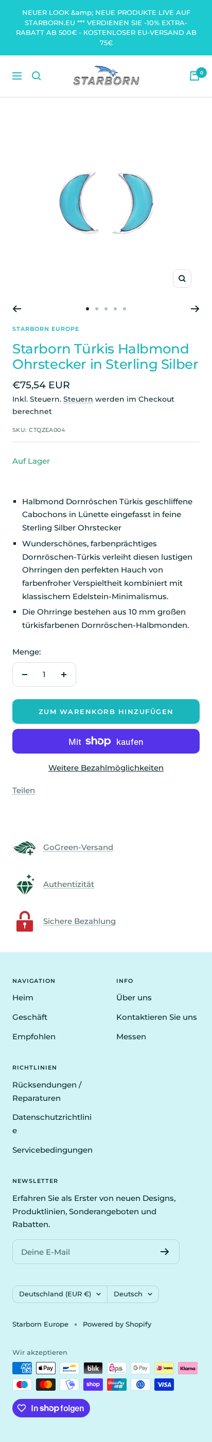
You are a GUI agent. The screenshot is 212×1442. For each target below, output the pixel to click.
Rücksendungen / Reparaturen (46, 1091)
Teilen (23, 790)
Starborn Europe (45, 328)
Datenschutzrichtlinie (52, 1123)
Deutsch (128, 1294)
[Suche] (36, 76)
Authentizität (68, 884)
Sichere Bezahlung (79, 921)
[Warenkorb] (194, 76)
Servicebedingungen (52, 1150)
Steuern (78, 399)
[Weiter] (195, 308)
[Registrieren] (165, 1251)
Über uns (134, 997)
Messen (131, 1036)
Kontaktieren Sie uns (156, 1017)
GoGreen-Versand (78, 847)
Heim (22, 997)
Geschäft (29, 1017)
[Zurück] (16, 308)
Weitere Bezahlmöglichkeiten (106, 768)
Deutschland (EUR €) (55, 1294)
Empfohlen (34, 1036)
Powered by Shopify (117, 1324)
